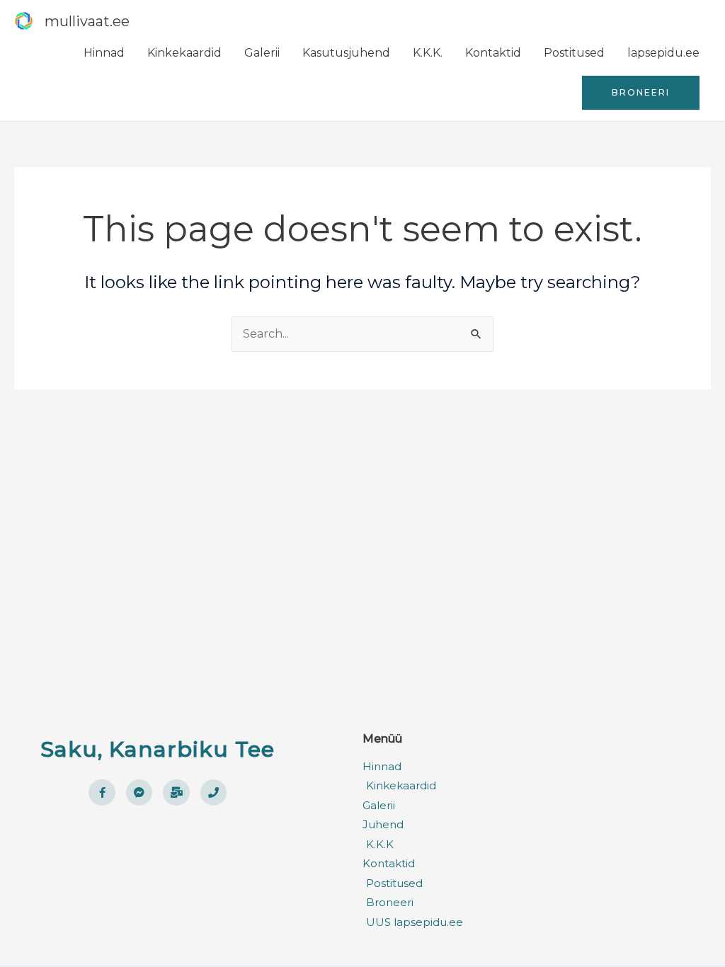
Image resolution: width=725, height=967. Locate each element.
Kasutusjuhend (346, 52)
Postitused (574, 52)
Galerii (262, 52)
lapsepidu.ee (663, 52)
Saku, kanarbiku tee (157, 749)
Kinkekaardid (184, 52)
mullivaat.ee (87, 21)
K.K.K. (428, 52)
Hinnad (104, 52)
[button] (641, 93)
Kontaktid (493, 52)
